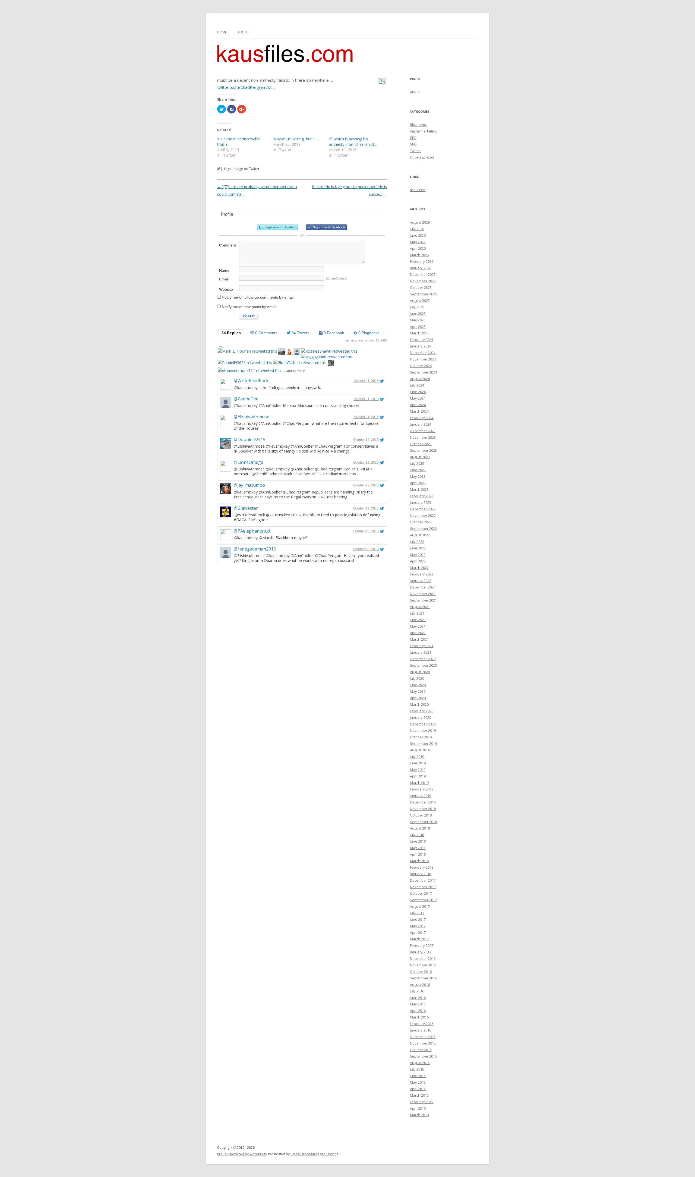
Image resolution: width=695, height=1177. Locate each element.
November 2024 (423, 359)
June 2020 (418, 684)
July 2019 (417, 756)
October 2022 (421, 522)
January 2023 (420, 502)
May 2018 (417, 847)
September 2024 (423, 372)
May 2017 (417, 925)
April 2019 (418, 776)
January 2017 (420, 952)
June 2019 (418, 763)
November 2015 (423, 1043)
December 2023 (422, 430)
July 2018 (417, 834)
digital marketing (423, 131)
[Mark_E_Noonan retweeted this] (247, 351)
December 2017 (422, 880)
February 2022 (421, 574)
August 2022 (420, 535)
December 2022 (422, 509)
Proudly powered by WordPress (242, 1154)
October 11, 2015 (366, 381)
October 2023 (421, 443)
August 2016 (420, 984)
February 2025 (421, 339)
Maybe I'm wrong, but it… (295, 138)
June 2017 (418, 919)
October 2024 (421, 365)
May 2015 (417, 1082)
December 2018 (422, 802)
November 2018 (423, 808)
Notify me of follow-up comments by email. (258, 297)
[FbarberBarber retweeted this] (297, 352)
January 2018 (420, 873)
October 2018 (421, 815)
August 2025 (420, 300)
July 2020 (417, 678)
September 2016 (423, 978)
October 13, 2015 (366, 531)
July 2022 (417, 541)
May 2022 (417, 554)
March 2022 (419, 567)
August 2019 (420, 750)
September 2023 (423, 450)
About (243, 32)
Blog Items (418, 124)
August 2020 (420, 671)
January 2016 (420, 1030)
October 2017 (421, 893)
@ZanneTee (246, 399)
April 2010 (418, 1108)
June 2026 (418, 235)
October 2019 (421, 737)
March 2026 (419, 254)
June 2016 (418, 997)
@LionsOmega (248, 462)
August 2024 (420, 378)
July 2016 (417, 991)
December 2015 (422, 1036)
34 (382, 80)
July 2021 (417, 613)
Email (224, 279)
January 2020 (420, 717)
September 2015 (423, 1056)
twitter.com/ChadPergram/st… (246, 87)
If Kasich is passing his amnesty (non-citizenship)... (353, 141)
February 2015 (421, 1101)
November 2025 (423, 281)
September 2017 (423, 899)
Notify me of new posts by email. (249, 307)
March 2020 (419, 704)
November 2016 (423, 965)
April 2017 (418, 932)
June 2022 (418, 548)
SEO (413, 144)
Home (222, 32)
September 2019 (423, 743)
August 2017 (420, 906)
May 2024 (417, 398)
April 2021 (418, 632)
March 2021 (419, 639)
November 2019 (423, 730)
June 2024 (418, 391)
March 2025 (419, 333)
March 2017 (419, 938)
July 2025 (417, 307)
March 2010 (419, 1114)
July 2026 (417, 228)
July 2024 (417, 385)
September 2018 (423, 821)
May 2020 (417, 691)
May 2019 (417, 769)
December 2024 (422, 352)
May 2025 (417, 320)
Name (224, 270)
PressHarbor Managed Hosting (314, 1154)
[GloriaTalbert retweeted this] (300, 362)
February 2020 (421, 710)
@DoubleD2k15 (250, 439)
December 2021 (422, 587)
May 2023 (417, 476)
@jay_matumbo (249, 485)
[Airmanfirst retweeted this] (331, 364)
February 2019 (421, 789)
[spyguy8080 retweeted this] (327, 357)
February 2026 (421, 261)
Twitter (415, 150)
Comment (227, 245)
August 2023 (420, 456)
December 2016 (422, 958)
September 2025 (423, 294)
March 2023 (419, 489)
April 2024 (418, 404)
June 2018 (418, 841)
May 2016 (417, 1004)
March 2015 (419, 1095)
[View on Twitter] (382, 381)
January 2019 (420, 795)
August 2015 (420, 1062)
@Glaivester (246, 508)
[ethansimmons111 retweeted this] (249, 370)
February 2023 (421, 495)
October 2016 (421, 971)
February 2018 (421, 867)
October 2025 (421, 287)
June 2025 (418, 313)
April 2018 (418, 854)
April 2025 (418, 326)
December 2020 (422, 658)
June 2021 (418, 619)
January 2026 (420, 267)
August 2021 (420, 606)
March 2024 (419, 411)
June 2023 (418, 469)
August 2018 (420, 828)
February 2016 (421, 1023)
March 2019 (419, 782)
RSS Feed (417, 189)
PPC (413, 137)
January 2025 (420, 346)
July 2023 (417, 463)
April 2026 (418, 248)
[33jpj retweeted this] (281, 352)
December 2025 (422, 274)
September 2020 (423, 665)
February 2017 (421, 945)
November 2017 (423, 886)
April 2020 (418, 697)
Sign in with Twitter (277, 227)
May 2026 (417, 241)
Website (226, 289)
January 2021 (420, 652)
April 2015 (418, 1088)
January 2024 (420, 424)
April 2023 (418, 482)
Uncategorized (422, 157)
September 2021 (423, 600)
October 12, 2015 (366, 440)
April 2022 (418, 561)
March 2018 (419, 860)
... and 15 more (294, 371)
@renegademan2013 (255, 549)
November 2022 (423, 515)
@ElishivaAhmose (251, 417)
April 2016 (418, 1010)
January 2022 (420, 580)
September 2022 (423, 528)
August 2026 (420, 222)
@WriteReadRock (251, 381)
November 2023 (423, 437)
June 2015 (418, 1075)
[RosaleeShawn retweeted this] (329, 351)
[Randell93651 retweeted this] (245, 362)
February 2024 (421, 417)
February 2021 (421, 645)
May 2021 (417, 626)
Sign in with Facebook (326, 227)
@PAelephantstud (252, 531)
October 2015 (421, 1049)
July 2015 (417, 1069)
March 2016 (419, 1017)
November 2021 (423, 593)
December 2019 (422, 724)
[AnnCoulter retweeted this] (289, 352)
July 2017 (417, 912)
